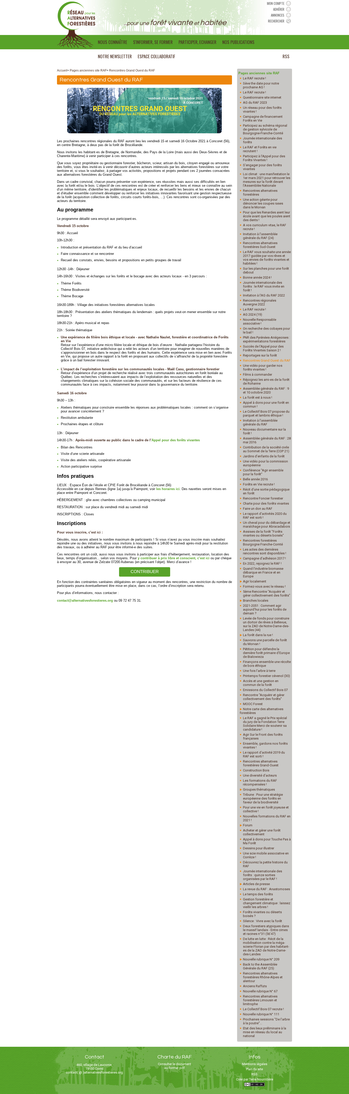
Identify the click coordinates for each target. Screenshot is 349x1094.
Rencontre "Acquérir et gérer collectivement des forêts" (263, 697)
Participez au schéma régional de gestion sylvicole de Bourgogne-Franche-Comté (265, 129)
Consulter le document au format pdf (174, 1066)
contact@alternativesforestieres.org (85, 600)
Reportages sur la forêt (260, 355)
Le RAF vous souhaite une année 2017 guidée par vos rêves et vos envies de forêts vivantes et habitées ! (267, 257)
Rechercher (276, 20)
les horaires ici (168, 489)
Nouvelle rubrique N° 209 (261, 959)
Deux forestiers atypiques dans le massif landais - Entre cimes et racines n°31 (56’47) (266, 930)
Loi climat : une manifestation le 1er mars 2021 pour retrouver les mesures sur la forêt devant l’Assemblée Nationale (266, 179)
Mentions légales (254, 1064)
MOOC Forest (253, 704)
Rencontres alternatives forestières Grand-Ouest (260, 763)
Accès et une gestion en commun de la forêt (260, 683)
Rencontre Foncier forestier (263, 498)
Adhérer (278, 9)
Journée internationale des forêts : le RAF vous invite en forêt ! (263, 286)
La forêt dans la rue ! (258, 635)
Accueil (62, 70)
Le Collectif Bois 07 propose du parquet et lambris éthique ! (266, 413)
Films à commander (257, 374)
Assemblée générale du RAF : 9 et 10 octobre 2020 (266, 390)
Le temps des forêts (258, 894)
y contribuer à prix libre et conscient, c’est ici (174, 558)
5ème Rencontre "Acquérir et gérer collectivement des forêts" (266, 593)
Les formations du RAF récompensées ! (260, 782)
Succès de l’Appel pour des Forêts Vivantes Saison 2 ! (263, 348)
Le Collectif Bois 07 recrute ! (263, 1009)
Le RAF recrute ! (254, 78)
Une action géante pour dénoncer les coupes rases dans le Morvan (263, 203)
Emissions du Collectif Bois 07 (265, 690)
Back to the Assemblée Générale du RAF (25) (260, 966)
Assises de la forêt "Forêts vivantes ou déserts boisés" (263, 533)
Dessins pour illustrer (258, 848)
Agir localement (254, 581)
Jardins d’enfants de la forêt (264, 456)
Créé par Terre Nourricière (254, 1079)
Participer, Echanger (197, 42)
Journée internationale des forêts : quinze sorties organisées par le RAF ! (262, 875)
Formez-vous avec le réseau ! (264, 586)
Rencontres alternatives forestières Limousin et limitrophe (260, 1000)
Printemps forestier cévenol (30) (266, 676)
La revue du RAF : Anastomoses (266, 889)
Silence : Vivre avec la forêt (262, 921)
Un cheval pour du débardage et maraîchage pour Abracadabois (266, 524)
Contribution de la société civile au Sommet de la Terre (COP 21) (266, 449)
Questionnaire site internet (262, 97)
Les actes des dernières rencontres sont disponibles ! (264, 551)
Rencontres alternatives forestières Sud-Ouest (260, 245)
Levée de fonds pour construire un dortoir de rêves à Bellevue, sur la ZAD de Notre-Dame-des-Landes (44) (266, 624)
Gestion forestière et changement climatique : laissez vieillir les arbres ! (266, 903)
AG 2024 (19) (252, 314)
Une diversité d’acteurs (260, 775)
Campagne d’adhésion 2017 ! (264, 558)
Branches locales (255, 600)
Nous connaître (112, 42)
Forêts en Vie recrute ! (259, 484)
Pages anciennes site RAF (88, 70)
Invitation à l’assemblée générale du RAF (260, 422)
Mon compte (275, 3)
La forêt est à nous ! (257, 397)
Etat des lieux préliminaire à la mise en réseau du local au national (264, 1032)
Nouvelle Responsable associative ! (259, 321)
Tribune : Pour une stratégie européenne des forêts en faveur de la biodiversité (263, 798)
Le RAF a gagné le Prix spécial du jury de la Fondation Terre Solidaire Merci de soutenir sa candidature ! (265, 723)
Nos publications (238, 42)
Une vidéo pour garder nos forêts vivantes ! (262, 367)
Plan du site (254, 1069)
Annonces (277, 15)
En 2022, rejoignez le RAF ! (262, 563)
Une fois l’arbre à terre (259, 671)
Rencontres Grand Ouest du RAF (132, 70)
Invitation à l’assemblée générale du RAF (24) (260, 236)
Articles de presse (256, 884)
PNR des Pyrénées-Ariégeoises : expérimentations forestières (266, 339)
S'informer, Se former (153, 42)
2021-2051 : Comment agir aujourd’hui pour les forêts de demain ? (264, 609)
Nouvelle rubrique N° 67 (260, 991)
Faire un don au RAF (257, 508)
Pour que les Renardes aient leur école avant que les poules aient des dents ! (266, 216)
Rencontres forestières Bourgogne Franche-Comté (263, 542)
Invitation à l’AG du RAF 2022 (264, 295)
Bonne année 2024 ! (257, 277)
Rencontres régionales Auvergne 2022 (259, 302)
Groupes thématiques (259, 789)
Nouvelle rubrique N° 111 (261, 1014)
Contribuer (145, 571)
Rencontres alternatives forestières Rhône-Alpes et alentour (263, 977)
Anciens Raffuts (255, 986)
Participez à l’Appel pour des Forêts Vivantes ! (264, 158)
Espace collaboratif (156, 56)
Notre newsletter (115, 56)
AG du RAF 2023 (255, 102)
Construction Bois (256, 770)
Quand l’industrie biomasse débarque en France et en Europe (263, 572)
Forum (247, 825)
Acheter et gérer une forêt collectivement (262, 832)
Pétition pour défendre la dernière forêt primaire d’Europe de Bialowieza (266, 653)
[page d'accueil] (76, 24)
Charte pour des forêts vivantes (266, 503)
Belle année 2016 (255, 479)
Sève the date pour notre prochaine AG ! (261, 85)
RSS (286, 56)
